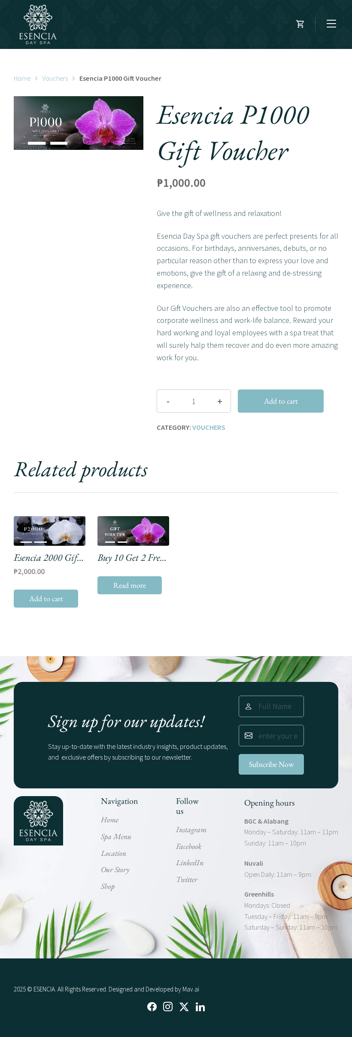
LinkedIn (189, 862)
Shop (108, 886)
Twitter (186, 879)
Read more (129, 585)
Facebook (188, 846)
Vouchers (55, 78)
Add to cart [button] (46, 598)
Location (113, 853)
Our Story (115, 869)
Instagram (191, 829)
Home (22, 78)
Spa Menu (116, 836)
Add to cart (281, 401)
